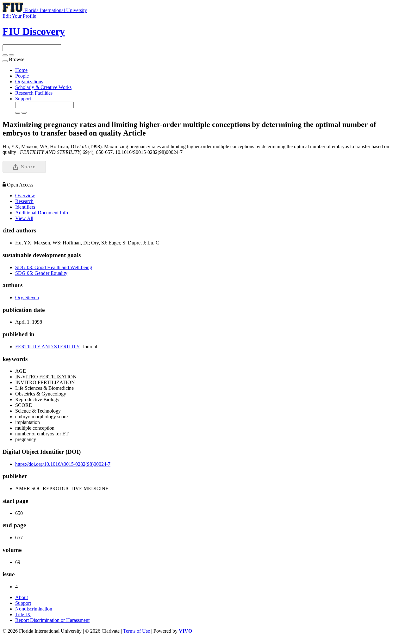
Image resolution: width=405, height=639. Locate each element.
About (21, 597)
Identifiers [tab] (25, 207)
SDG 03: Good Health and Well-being (53, 267)
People (22, 76)
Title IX (23, 614)
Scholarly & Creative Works (43, 87)
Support (23, 98)
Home (21, 70)
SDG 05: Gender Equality (41, 273)
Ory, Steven (27, 297)
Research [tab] (24, 201)
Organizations (29, 81)
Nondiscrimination (33, 608)
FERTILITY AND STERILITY (47, 346)
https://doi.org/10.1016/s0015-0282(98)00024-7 (62, 464)
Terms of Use (137, 631)
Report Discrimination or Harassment (52, 620)
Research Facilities (34, 93)
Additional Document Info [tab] (41, 212)
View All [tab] (24, 218)
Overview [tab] (25, 195)
